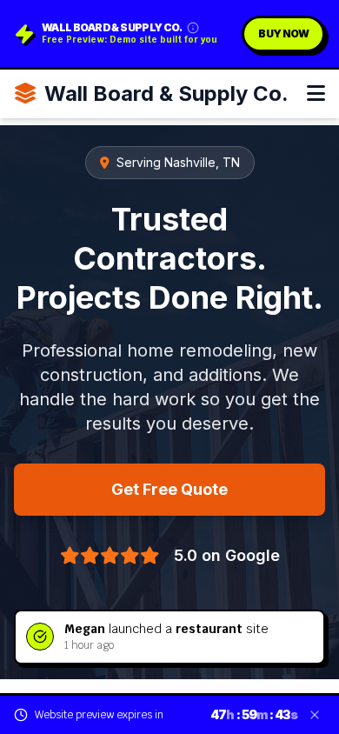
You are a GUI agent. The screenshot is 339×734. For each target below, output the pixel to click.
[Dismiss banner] (314, 714)
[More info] (193, 28)
